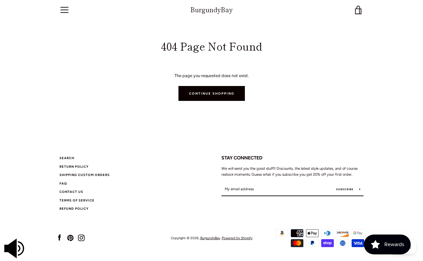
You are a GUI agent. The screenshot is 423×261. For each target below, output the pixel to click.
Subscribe (345, 189)
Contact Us (71, 192)
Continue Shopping (211, 93)
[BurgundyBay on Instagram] (81, 237)
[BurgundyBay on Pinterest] (70, 237)
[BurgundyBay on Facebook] (59, 237)
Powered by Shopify (237, 238)
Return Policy (74, 166)
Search (66, 158)
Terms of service (77, 200)
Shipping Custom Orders (84, 175)
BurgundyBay (211, 10)
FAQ (63, 183)
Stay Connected (241, 158)
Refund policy (74, 208)
